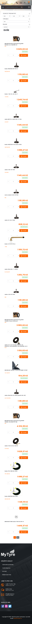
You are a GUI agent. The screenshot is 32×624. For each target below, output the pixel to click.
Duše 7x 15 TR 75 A (10, 244)
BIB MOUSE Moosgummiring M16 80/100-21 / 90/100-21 (14, 44)
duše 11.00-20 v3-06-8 (11, 446)
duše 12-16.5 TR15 (10, 220)
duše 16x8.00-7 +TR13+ (11, 269)
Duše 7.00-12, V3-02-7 (11, 94)
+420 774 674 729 (10, 584)
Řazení (5, 24)
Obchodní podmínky (7, 564)
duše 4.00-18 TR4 (10, 294)
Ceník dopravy (6, 568)
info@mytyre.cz (10, 594)
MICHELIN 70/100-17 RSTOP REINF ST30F (16, 370)
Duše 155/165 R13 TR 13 (11, 68)
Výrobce (5, 19)
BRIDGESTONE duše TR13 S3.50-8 (14, 521)
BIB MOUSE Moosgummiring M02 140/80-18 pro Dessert (14, 320)
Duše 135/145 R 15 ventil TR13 (13, 144)
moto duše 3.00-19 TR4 (11, 195)
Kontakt (4, 571)
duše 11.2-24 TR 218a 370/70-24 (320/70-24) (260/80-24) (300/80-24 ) (16, 345)
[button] (16, 14)
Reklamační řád (6, 574)
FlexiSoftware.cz (18, 618)
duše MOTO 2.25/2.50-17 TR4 (13, 119)
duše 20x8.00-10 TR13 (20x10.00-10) (15, 395)
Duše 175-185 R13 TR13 (11, 471)
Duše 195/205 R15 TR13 (11, 496)
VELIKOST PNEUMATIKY (9, 13)
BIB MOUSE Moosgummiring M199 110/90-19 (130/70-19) (14, 421)
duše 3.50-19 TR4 (10, 169)
